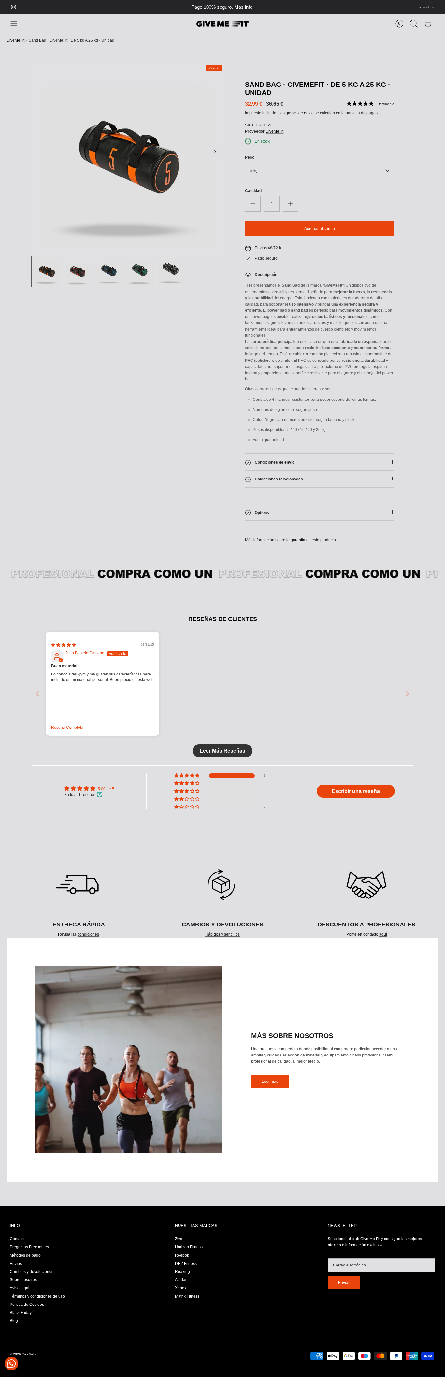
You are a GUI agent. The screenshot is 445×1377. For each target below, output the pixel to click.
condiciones (88, 940)
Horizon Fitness (189, 1253)
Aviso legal (19, 1294)
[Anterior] (121, 10)
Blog (14, 1326)
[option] (128, 165)
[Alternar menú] (17, 29)
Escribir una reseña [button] (356, 797)
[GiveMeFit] (222, 30)
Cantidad (253, 196)
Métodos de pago (25, 1261)
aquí (383, 940)
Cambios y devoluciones (31, 1277)
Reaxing (182, 1277)
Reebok (182, 1261)
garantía (298, 546)
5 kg (254, 176)
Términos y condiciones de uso (37, 1302)
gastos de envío (300, 119)
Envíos (16, 1269)
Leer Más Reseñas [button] (222, 756)
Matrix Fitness (187, 1302)
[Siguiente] (324, 10)
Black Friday (21, 1318)
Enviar (344, 1288)
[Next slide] (407, 699)
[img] (63, 651)
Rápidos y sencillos (222, 940)
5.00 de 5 (106, 795)
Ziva (178, 1244)
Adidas (181, 1285)
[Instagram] (13, 10)
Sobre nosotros (23, 1285)
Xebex (180, 1294)
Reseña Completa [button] (67, 733)
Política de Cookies (27, 1310)
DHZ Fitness (186, 1269)
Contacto (18, 1244)
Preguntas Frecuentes (29, 1253)
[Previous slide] (37, 699)
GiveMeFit (15, 46)
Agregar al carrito (319, 234)
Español (423, 10)
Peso (249, 163)
